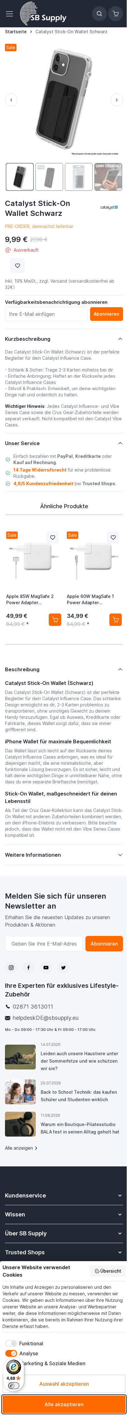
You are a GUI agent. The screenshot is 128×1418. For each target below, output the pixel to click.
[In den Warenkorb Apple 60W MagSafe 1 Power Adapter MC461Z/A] (115, 619)
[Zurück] (11, 100)
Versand (58, 281)
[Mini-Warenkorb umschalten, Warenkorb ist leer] (115, 13)
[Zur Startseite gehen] (43, 13)
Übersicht (110, 1271)
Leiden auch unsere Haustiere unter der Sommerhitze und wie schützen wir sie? (79, 1061)
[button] (109, 207)
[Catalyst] (109, 207)
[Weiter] (117, 100)
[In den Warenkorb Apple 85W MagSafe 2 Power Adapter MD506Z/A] (55, 619)
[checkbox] (22, 1343)
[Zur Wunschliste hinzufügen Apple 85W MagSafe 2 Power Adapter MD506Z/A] (52, 537)
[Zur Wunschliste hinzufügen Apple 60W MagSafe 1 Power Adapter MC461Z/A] (113, 537)
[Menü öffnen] (11, 13)
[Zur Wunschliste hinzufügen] (17, 265)
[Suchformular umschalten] (99, 13)
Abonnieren (99, 944)
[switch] (13, 1385)
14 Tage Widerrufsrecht (39, 469)
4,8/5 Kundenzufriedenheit (43, 483)
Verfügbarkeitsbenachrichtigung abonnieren (56, 302)
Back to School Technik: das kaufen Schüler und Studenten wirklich (78, 1096)
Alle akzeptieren (64, 1404)
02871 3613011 (33, 1007)
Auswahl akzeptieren (64, 1384)
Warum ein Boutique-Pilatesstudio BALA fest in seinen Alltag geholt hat (77, 1131)
